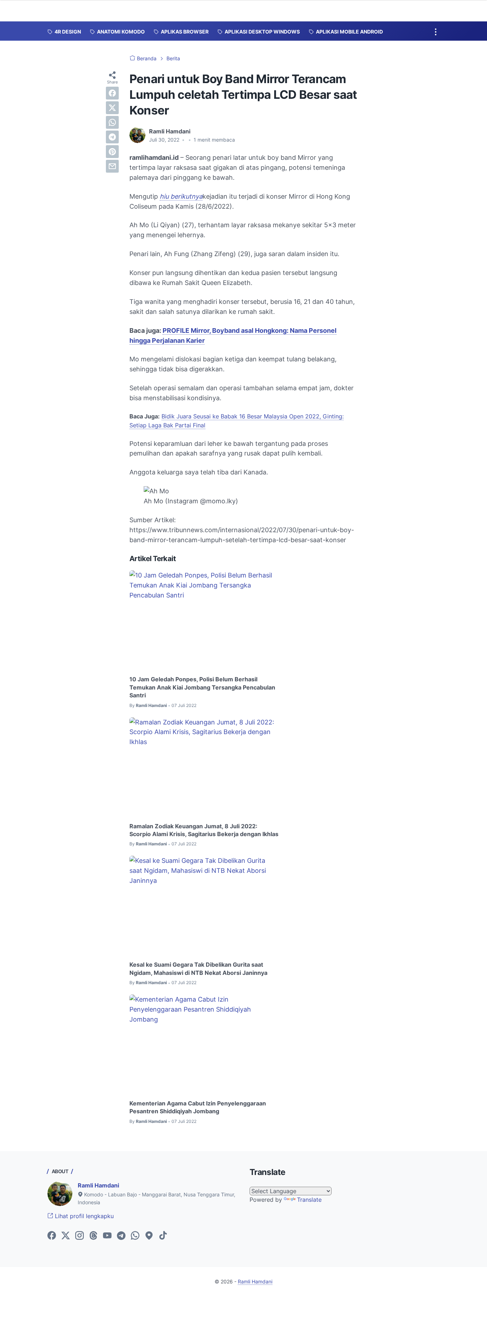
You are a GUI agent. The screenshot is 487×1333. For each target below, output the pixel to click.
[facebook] (112, 93)
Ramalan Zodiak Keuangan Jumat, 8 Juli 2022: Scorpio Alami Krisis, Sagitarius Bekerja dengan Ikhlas (203, 830)
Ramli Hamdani (98, 1185)
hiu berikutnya (181, 196)
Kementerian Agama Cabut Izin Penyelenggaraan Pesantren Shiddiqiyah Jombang (197, 1107)
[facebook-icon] (51, 1236)
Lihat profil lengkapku (83, 1216)
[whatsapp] (112, 122)
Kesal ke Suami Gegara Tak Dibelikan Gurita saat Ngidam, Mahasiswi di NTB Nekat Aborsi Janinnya (198, 968)
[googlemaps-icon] (149, 1236)
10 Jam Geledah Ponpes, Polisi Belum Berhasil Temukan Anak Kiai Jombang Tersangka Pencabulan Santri (202, 687)
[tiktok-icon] (163, 1236)
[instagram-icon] (79, 1236)
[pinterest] (112, 151)
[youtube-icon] (107, 1236)
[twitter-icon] (65, 1236)
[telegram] (112, 137)
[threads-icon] (93, 1236)
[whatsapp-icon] (135, 1236)
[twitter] (112, 107)
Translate (309, 1199)
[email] (112, 166)
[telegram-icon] (121, 1236)
